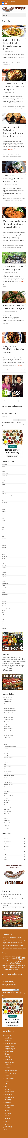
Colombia (4, 489)
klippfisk (8, 663)
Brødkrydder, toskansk (9, 715)
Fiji (2, 507)
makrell (16, 284)
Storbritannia (5, 594)
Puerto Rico (4, 574)
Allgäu (5, 106)
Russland (4, 581)
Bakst (9, 138)
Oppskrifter (5, 1131)
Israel (3, 534)
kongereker (12, 663)
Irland (3, 529)
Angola (3, 471)
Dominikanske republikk (7, 495)
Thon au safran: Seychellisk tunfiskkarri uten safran (14, 901)
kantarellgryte (21, 245)
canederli (5, 327)
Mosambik (4, 561)
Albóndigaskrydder (8, 699)
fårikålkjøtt (6, 661)
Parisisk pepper (7, 780)
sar (18, 200)
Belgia (3, 477)
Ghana (3, 516)
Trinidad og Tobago (6, 608)
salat (14, 667)
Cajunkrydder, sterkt (8, 719)
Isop (5, 739)
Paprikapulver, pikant (8, 777)
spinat (13, 669)
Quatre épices (7, 791)
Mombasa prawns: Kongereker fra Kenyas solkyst (14, 907)
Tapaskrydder (7, 816)
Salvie (5, 804)
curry (8, 659)
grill (14, 284)
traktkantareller (23, 370)
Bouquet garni (7, 703)
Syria (3, 599)
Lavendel (6, 753)
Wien (21, 247)
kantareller (16, 245)
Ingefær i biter (7, 737)
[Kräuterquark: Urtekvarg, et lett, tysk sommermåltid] (14, 166)
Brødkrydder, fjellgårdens (9, 708)
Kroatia (3, 549)
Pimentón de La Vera (8, 784)
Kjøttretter (10, 311)
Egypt (3, 500)
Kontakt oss (6, 1033)
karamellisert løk (9, 106)
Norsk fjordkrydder (8, 771)
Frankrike (4, 511)
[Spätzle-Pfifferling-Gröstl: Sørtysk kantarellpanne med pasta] (14, 31)
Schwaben (7, 108)
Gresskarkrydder (8, 730)
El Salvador (4, 502)
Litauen (3, 554)
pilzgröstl (4, 370)
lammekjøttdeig (4, 665)
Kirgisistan (4, 545)
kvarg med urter (22, 198)
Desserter (12, 138)
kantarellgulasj (5, 247)
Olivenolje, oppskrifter (8, 828)
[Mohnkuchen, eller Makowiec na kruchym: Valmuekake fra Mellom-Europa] (14, 118)
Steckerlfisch (23, 284)
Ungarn (3, 619)
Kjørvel (5, 744)
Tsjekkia (4, 156)
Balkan (13, 657)
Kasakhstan (4, 538)
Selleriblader (7, 809)
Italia (8, 327)
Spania (3, 592)
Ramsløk (6, 793)
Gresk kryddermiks (8, 728)
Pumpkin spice (7, 786)
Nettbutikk (13, 1)
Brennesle (6, 706)
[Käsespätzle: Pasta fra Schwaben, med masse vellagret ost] (14, 74)
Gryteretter (10, 229)
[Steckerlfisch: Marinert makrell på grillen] (14, 257)
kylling (16, 663)
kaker (24, 661)
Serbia (3, 585)
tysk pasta (5, 64)
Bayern (5, 284)
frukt (2, 661)
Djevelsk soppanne (10, 369)
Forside (4, 1)
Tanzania (4, 603)
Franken (11, 284)
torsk (23, 669)
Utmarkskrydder (7, 822)
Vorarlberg (20, 108)
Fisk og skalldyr (11, 272)
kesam (5, 198)
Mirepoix (6, 762)
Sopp (9, 51)
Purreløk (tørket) (7, 789)
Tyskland (8, 64)
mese (11, 665)
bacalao (10, 657)
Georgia (3, 513)
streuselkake (16, 154)
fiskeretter (8, 284)
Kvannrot (6, 748)
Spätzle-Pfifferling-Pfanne (19, 62)
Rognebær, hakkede (8, 795)
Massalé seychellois (8, 757)
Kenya (3, 540)
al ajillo (3, 657)
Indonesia (4, 525)
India (3, 522)
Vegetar (12, 51)
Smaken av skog (7, 811)
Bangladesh (4, 475)
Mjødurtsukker (7, 766)
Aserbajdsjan (5, 473)
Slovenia (4, 590)
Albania (3, 466)
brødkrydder (4, 659)
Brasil (3, 482)
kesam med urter (9, 198)
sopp (15, 247)
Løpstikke (6, 755)
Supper (13, 311)
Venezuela (4, 623)
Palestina (4, 567)
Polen (12, 154)
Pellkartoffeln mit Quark (14, 200)
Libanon (3, 552)
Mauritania (4, 556)
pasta (4, 108)
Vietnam (4, 626)
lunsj (8, 665)
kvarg (18, 198)
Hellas (3, 520)
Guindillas (6, 733)
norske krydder (17, 665)
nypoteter (4, 200)
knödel (9, 247)
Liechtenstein (19, 106)
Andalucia (6, 657)
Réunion (4, 576)
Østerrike (23, 106)
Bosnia (3, 480)
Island (3, 531)
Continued (10, 149)
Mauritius (4, 558)
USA (3, 621)
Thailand (4, 605)
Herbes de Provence (8, 735)
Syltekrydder (7, 813)
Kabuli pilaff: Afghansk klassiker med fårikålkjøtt (13, 898)
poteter (11, 667)
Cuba (3, 491)
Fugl (5, 843)
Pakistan (4, 565)
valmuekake (19, 156)
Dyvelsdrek (6, 721)
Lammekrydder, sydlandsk (10, 750)
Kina (3, 543)
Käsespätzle (14, 106)
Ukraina (3, 617)
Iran (3, 527)
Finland (3, 509)
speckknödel (18, 327)
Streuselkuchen (21, 154)
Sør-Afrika (4, 601)
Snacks (9, 184)
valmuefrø (11, 156)
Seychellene (4, 587)
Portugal (4, 572)
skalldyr (22, 667)
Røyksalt (6, 802)
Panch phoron (7, 773)
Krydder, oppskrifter (7, 697)
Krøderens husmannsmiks (10, 746)
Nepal (3, 563)
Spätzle (4, 62)
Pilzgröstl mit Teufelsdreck (11, 370)
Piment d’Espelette (8, 782)
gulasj (13, 245)
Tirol (21, 327)
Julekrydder (6, 742)
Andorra (3, 468)
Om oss (8, 1)
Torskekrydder (7, 820)
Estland (3, 504)
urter (10, 671)
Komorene (4, 547)
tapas (19, 669)
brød (19, 657)
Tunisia (3, 610)
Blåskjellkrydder (7, 701)
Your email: (4, 416)
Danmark (4, 493)
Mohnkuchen (5, 154)
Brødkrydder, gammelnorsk (10, 710)
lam (19, 663)
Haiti (3, 518)
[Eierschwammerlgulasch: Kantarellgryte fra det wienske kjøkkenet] (14, 212)
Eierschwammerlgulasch (8, 245)
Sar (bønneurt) (7, 807)
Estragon (6, 724)
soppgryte (18, 247)
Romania (4, 578)
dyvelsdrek (15, 369)
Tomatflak (6, 818)
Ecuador (4, 498)
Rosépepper (7, 798)
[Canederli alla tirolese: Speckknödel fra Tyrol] (14, 296)
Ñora (5, 768)
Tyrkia (3, 612)
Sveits (25, 62)
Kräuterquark (15, 198)
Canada (3, 486)
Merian (5, 759)
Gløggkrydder (7, 726)
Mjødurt (5, 764)
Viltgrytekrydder (7, 825)
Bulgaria (4, 484)
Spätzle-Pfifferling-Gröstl (10, 62)
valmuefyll (15, 156)
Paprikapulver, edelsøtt (9, 775)
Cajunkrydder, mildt (8, 717)
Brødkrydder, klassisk (9, 712)
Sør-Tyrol (19, 370)
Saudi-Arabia (5, 583)
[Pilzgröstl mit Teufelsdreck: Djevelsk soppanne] (14, 337)
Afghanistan (4, 464)
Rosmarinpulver (7, 800)
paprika (22, 665)
